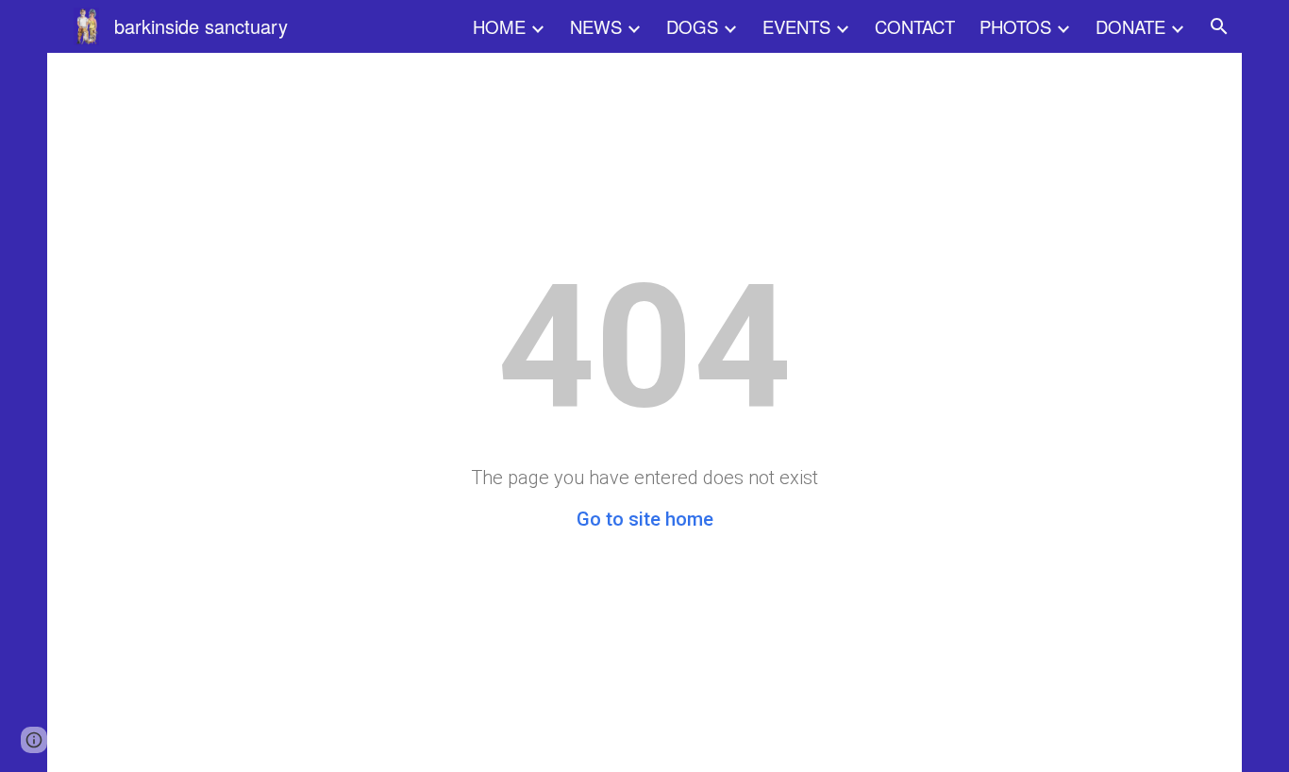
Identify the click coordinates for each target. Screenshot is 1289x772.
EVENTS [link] (796, 26)
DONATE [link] (1130, 26)
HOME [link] (499, 26)
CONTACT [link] (915, 26)
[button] (1219, 26)
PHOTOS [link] (1015, 26)
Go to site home (645, 519)
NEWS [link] (596, 26)
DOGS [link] (692, 26)
